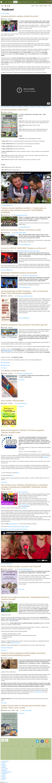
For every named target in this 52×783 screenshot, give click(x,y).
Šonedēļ (41, 5)
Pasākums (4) (4, 773)
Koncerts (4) (4, 770)
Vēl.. (31, 2)
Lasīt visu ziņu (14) (24, 244)
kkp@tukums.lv (45, 457)
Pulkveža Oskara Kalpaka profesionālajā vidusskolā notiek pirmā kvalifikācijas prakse (23, 654)
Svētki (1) (4, 776)
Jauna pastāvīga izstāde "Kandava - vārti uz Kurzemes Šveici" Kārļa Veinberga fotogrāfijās (24, 292)
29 (32, 748)
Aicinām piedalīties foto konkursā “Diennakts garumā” (24, 325)
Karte (6, 2)
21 (39, 754)
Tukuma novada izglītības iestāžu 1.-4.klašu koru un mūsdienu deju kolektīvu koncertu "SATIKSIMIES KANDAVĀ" (23, 210)
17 (11, 754)
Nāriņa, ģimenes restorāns (21, 232)
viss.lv (6, 782)
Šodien (37, 5)
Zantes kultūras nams (22, 403)
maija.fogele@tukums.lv (15, 642)
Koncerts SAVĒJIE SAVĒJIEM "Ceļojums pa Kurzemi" (23, 248)
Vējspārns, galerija (27, 710)
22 (46, 754)
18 (18, 754)
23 (4, 756)
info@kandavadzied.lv (13, 523)
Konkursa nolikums (6, 362)
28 (25, 748)
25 (4, 748)
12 (25, 752)
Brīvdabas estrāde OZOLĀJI (21, 215)
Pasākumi (7, 13)
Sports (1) (4, 775)
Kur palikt (25, 2)
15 (46, 752)
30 (39, 748)
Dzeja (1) (4, 764)
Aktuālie (33, 5)
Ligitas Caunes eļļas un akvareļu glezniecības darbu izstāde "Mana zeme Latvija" (23, 706)
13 (32, 752)
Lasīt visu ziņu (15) (7, 205)
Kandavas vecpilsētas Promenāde (30, 275)
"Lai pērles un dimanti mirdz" (13, 371)
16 (4, 754)
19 (25, 754)
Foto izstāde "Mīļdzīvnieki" (12, 401)
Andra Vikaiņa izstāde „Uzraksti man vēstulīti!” (21, 566)
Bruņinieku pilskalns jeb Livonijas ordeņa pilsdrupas (29, 250)
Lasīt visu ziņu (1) (24, 317)
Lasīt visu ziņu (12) (24, 287)
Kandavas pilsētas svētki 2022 (14, 110)
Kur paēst (20, 2)
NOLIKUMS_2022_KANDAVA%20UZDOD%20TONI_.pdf (15, 529)
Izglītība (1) (4, 765)
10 (11, 752)
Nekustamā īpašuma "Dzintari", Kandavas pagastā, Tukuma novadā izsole (22, 431)
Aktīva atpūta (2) (5, 761)
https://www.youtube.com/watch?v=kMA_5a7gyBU (18, 526)
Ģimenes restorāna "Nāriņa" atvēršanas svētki (21, 230)
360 (28, 2)
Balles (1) (4, 762)
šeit (18, 472)
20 (32, 754)
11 (18, 752)
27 (18, 748)
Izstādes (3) (4, 767)
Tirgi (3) (3, 779)
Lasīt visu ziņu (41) (7, 269)
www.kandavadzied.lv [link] (24, 504)
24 (11, 756)
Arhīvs (49, 5)
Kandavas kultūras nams (23, 491)
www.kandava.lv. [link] (23, 507)
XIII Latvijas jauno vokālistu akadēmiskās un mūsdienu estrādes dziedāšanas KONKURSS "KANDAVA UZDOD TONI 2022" (24, 487)
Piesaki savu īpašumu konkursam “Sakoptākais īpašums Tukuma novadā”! (25, 598)
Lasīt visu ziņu (4, 367)
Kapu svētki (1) (5, 768)
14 (39, 752)
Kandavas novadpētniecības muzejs (25, 295)
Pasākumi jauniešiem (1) (7, 771)
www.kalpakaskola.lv (37, 691)
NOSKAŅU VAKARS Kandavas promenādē (19, 273)
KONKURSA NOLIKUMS (6, 647)
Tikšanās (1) (4, 778)
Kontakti (34, 2)
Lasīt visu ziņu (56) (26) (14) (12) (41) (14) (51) (25, 106)
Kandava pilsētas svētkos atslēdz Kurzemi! (19, 16)
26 (11, 748)
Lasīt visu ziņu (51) (24, 227)
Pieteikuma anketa (5, 365)
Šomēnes (45, 5)
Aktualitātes (10, 2)
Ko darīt (15, 2)
